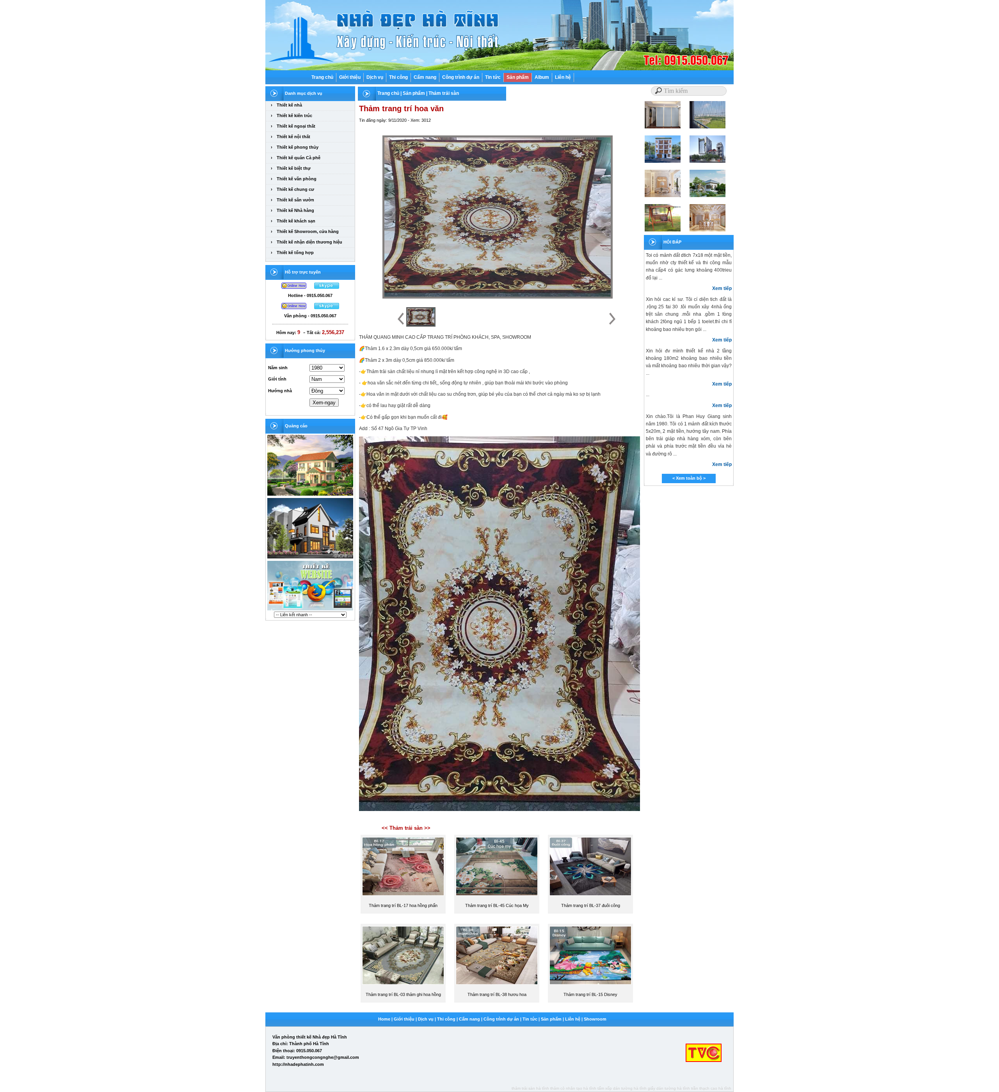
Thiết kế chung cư (295, 189)
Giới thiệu (350, 77)
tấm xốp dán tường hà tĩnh (622, 1088)
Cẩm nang (425, 77)
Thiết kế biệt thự (294, 168)
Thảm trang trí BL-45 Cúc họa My (497, 905)
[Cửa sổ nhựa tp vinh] (310, 558)
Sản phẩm (518, 77)
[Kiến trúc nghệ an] (310, 495)
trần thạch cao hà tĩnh (711, 1088)
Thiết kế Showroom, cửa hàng (308, 231)
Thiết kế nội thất (293, 136)
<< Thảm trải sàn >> (406, 828)
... (647, 394)
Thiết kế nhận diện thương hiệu (309, 242)
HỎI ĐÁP (672, 242)
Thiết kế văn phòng (296, 178)
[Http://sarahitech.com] (310, 610)
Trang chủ (322, 77)
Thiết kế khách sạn (296, 221)
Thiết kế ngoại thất (296, 126)
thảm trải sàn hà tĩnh (530, 1088)
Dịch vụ (374, 77)
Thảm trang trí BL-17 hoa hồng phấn (403, 905)
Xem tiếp (722, 288)
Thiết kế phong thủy (297, 147)
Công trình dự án (460, 77)
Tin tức (493, 77)
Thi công (398, 77)
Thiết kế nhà (289, 105)
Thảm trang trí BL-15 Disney (590, 994)
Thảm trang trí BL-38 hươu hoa (497, 994)
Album (542, 77)
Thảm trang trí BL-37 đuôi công (590, 905)
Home (384, 1019)
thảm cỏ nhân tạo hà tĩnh (573, 1088)
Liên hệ (563, 77)
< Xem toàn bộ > (689, 478)
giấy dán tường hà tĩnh (669, 1088)
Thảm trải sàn (443, 93)
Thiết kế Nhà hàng (295, 210)
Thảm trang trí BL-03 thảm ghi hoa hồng (403, 994)
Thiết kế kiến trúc (294, 115)
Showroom (595, 1019)
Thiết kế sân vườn (295, 199)
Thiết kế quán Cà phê (298, 157)
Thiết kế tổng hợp (295, 252)
